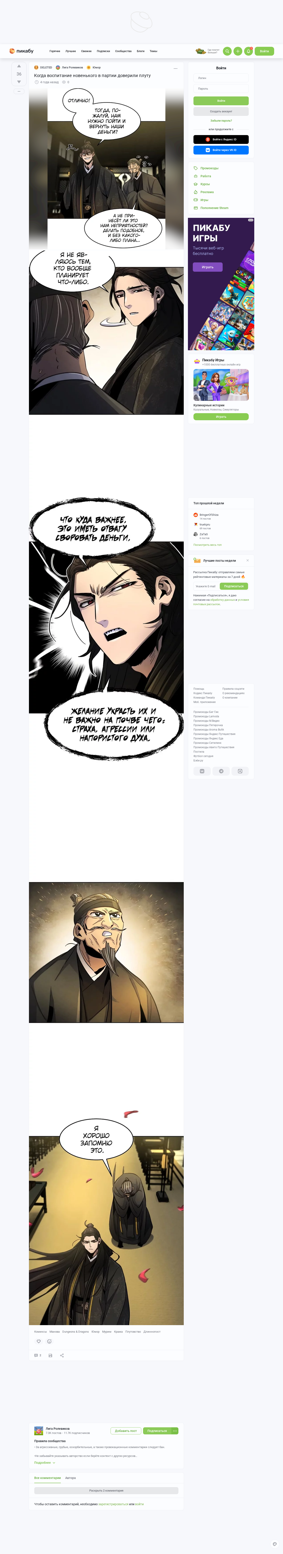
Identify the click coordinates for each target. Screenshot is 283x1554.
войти (139, 1504)
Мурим (106, 1331)
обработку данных (222, 599)
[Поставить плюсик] (19, 66)
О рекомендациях (233, 693)
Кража (118, 1331)
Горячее (55, 51)
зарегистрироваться (113, 1504)
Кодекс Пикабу (202, 693)
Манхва (55, 1331)
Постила (198, 751)
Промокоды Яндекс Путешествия (214, 734)
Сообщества (123, 51)
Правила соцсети (233, 688)
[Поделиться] (62, 1355)
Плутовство (133, 1331)
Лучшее (70, 51)
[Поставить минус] (19, 81)
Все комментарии (47, 1478)
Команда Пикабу (204, 697)
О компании (229, 697)
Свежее (86, 51)
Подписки (103, 51)
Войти (264, 51)
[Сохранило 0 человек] (50, 1355)
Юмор (95, 1331)
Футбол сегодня (203, 756)
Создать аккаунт (221, 111)
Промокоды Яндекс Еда (208, 738)
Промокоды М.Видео (206, 720)
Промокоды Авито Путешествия (213, 747)
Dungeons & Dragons (75, 1331)
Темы (153, 51)
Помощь (198, 688)
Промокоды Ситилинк (207, 742)
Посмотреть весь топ (207, 544)
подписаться (234, 586)
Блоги (140, 51)
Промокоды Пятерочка (208, 725)
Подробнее (42, 1462)
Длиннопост (152, 1331)
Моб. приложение (204, 702)
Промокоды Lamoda (206, 716)
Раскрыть (106, 1490)
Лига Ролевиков (58, 1428)
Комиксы (40, 1331)
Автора (70, 1478)
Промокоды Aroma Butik (208, 729)
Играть (221, 416)
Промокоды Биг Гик (205, 712)
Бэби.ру (198, 760)
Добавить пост (126, 1431)
